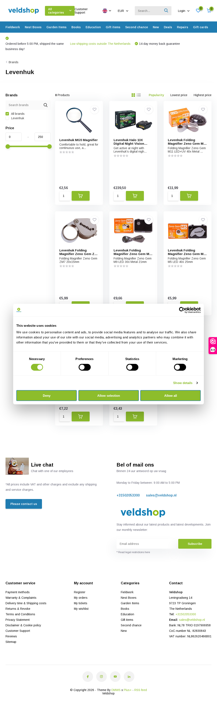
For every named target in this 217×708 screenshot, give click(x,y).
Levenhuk (17, 118)
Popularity (156, 95)
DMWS (116, 690)
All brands (17, 113)
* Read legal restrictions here (133, 552)
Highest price (202, 95)
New (156, 27)
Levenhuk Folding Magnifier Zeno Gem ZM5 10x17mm (79, 253)
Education (93, 27)
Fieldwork (13, 27)
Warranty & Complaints (21, 597)
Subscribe (195, 543)
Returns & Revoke (18, 608)
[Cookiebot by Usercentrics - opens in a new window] (182, 310)
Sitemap (11, 642)
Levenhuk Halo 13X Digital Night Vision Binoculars (129, 143)
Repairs (182, 27)
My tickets (80, 603)
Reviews (11, 636)
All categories (56, 10)
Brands (13, 62)
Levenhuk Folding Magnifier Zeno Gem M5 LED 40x (186, 253)
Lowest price (178, 95)
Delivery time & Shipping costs (26, 603)
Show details (182, 382)
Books (76, 27)
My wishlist (81, 608)
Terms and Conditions (20, 614)
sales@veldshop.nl (161, 495)
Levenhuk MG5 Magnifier (78, 140)
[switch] (85, 367)
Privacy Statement (18, 619)
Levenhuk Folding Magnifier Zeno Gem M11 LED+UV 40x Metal (187, 143)
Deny (46, 395)
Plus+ (128, 690)
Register (79, 592)
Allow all (170, 395)
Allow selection (108, 395)
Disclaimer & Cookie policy (23, 625)
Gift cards (200, 27)
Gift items (113, 27)
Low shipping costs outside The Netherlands (100, 43)
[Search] (166, 10)
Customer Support (81, 10)
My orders (81, 597)
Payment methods (18, 592)
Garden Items (56, 27)
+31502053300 (128, 495)
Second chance (136, 27)
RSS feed (140, 690)
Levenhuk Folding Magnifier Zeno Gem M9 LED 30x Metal (132, 253)
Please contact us (23, 504)
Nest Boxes (33, 27)
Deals (168, 27)
